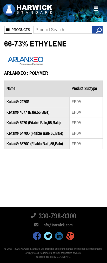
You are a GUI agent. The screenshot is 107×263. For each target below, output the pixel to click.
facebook (37, 236)
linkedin (59, 236)
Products (17, 29)
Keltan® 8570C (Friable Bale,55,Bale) (34, 143)
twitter (48, 236)
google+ (70, 236)
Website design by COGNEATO (53, 257)
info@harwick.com (58, 225)
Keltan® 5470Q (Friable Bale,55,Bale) (34, 133)
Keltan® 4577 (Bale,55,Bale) (27, 112)
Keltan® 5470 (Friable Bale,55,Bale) (33, 122)
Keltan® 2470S (17, 101)
